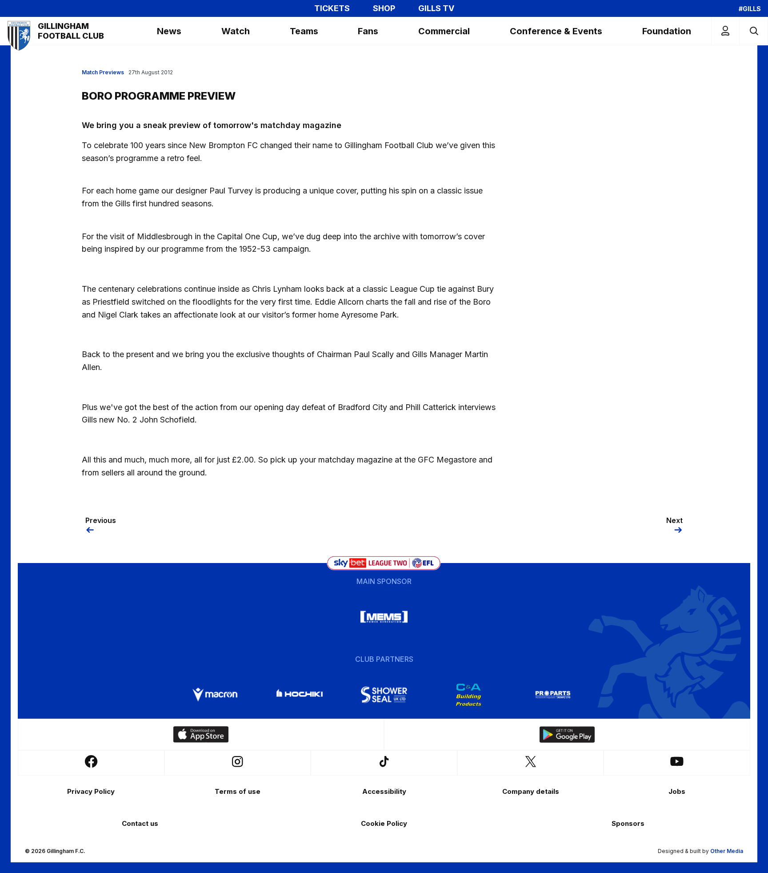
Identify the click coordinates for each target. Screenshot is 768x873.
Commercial (444, 31)
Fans (368, 31)
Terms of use (237, 791)
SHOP (384, 8)
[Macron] (215, 694)
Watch (235, 31)
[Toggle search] (754, 31)
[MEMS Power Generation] (384, 616)
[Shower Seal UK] (384, 694)
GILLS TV (436, 8)
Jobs (676, 791)
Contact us (140, 823)
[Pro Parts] (552, 694)
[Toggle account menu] (725, 31)
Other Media (726, 851)
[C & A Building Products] (468, 694)
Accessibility (384, 791)
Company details (530, 791)
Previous (100, 520)
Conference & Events (556, 31)
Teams (304, 31)
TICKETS (332, 8)
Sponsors (628, 823)
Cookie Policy (384, 823)
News (169, 31)
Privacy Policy (91, 791)
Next (674, 520)
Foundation (666, 31)
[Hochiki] (299, 694)
